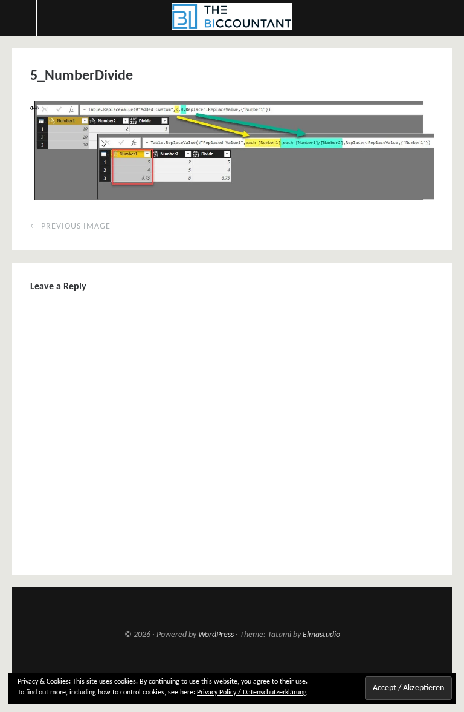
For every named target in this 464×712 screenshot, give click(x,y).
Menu (18, 18)
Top (232, 670)
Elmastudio (321, 634)
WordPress (216, 634)
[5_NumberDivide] (232, 197)
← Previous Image (70, 226)
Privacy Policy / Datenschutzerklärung (252, 692)
